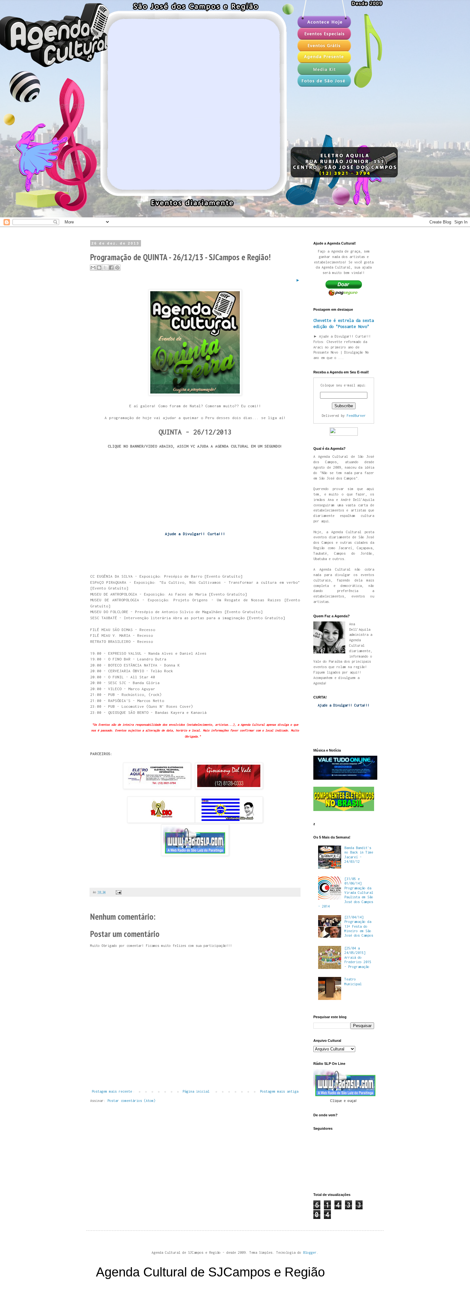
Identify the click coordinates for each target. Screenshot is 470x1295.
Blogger (310, 1252)
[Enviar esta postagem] (117, 892)
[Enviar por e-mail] (93, 267)
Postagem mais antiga (279, 1091)
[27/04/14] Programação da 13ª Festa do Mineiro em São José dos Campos (358, 926)
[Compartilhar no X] (105, 267)
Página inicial (196, 1091)
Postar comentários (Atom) (131, 1101)
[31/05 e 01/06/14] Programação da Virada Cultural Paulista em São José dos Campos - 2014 (345, 892)
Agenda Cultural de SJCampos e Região (210, 1272)
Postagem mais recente (112, 1091)
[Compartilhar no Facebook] (111, 267)
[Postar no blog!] (99, 267)
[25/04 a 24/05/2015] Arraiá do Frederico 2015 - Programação (357, 957)
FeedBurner (356, 415)
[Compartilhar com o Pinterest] (117, 267)
